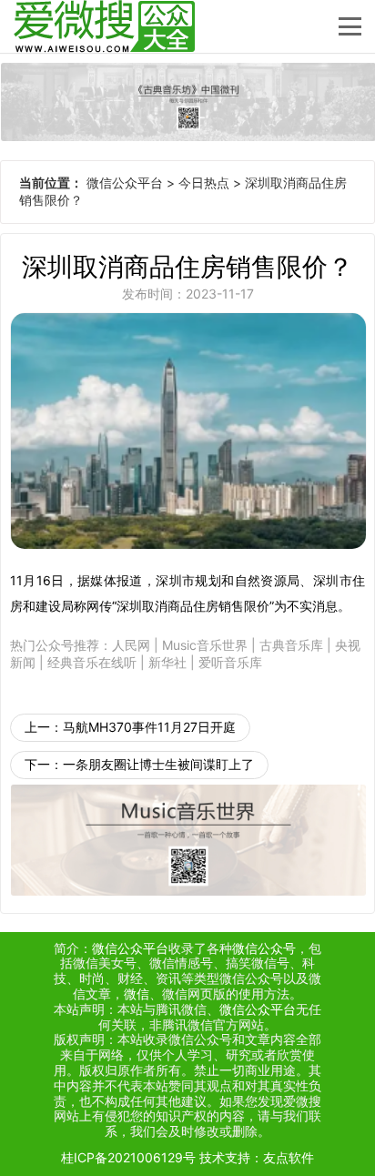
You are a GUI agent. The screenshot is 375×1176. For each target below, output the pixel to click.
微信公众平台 (124, 182)
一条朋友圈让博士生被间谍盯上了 (158, 764)
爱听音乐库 (230, 662)
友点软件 (288, 1157)
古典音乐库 (291, 645)
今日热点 (203, 182)
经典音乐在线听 (92, 662)
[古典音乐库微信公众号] (187, 102)
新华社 (167, 662)
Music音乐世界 (205, 645)
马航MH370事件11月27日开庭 (149, 727)
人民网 (131, 645)
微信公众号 (264, 948)
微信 (136, 993)
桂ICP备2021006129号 (128, 1157)
